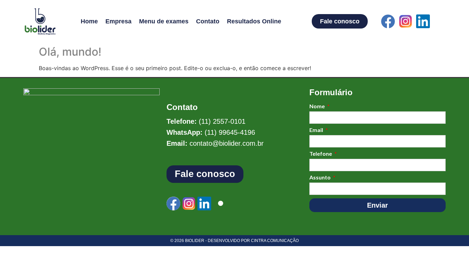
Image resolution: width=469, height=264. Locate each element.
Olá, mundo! (70, 51)
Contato (207, 21)
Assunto (320, 177)
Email (316, 130)
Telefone (321, 154)
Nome (317, 106)
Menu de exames (163, 21)
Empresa (118, 21)
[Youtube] (440, 21)
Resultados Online (254, 21)
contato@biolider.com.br (227, 143)
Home (89, 21)
